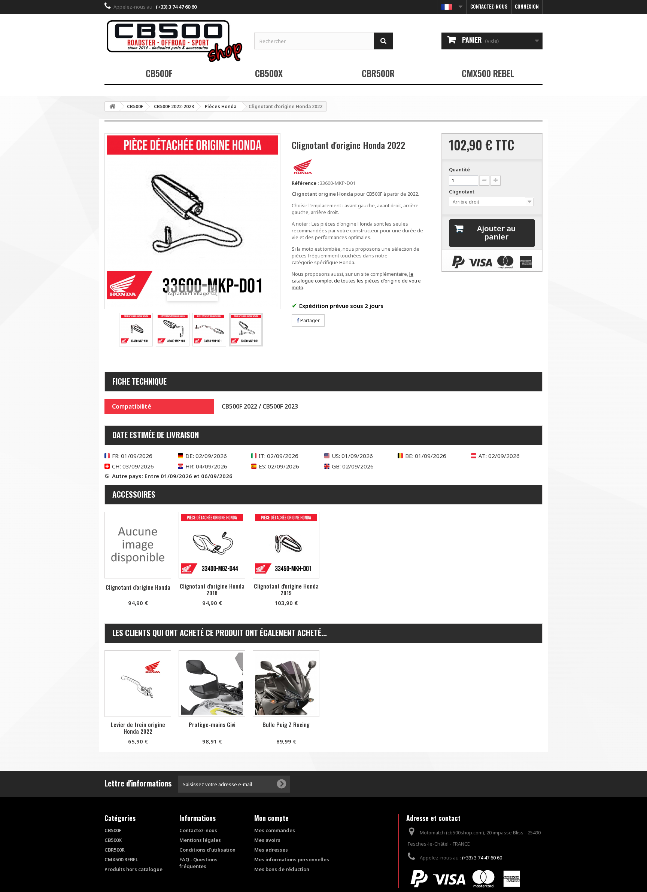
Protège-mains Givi (212, 724)
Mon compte (271, 818)
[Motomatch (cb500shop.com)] (173, 40)
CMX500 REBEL (488, 73)
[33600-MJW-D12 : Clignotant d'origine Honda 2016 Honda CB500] (212, 545)
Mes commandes (274, 830)
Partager (309, 320)
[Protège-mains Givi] (212, 683)
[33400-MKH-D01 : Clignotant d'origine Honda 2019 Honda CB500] (286, 545)
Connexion (527, 6)
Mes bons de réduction (281, 869)
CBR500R (378, 73)
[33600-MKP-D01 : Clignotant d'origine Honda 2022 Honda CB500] (135, 329)
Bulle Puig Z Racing (286, 724)
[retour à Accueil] (112, 106)
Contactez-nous (489, 6)
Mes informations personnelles (291, 859)
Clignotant (462, 191)
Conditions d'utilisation (207, 849)
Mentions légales (200, 840)
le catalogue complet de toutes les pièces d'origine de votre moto (356, 281)
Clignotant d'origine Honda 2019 (286, 589)
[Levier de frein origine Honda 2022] (137, 683)
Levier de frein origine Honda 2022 (138, 727)
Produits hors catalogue (133, 869)
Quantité (459, 169)
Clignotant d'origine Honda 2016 (212, 589)
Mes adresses (271, 849)
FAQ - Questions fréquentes (198, 863)
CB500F (159, 73)
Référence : (305, 183)
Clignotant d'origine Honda (138, 587)
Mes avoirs (267, 840)
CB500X (269, 73)
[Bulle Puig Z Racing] (286, 683)
